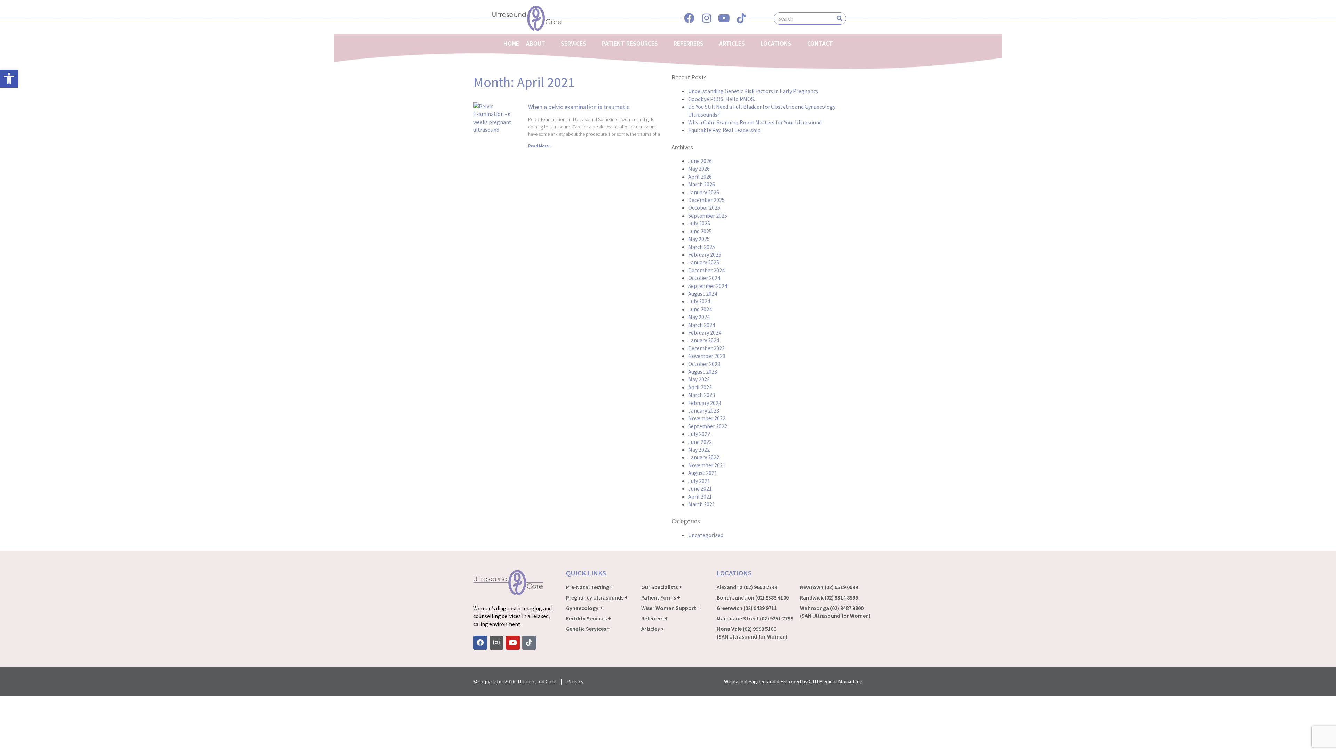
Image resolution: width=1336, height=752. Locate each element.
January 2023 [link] (703, 410)
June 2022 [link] (700, 441)
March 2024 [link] (701, 324)
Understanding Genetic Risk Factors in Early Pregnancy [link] (753, 90)
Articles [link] (732, 43)
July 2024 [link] (699, 301)
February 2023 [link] (704, 402)
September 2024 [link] (707, 285)
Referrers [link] (688, 43)
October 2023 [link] (704, 363)
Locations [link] (776, 43)
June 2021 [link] (700, 488)
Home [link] (511, 43)
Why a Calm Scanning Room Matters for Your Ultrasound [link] (755, 122)
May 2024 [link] (699, 316)
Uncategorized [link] (705, 535)
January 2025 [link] (703, 262)
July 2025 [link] (699, 223)
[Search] (839, 18)
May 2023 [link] (699, 379)
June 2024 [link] (700, 309)
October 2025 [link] (704, 207)
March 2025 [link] (701, 246)
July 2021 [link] (699, 480)
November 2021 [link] (706, 465)
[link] (9, 79)
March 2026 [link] (701, 184)
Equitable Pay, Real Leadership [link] (724, 129)
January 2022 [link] (703, 457)
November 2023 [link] (706, 355)
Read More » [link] (539, 145)
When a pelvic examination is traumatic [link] (578, 107)
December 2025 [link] (706, 199)
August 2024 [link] (702, 293)
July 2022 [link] (699, 433)
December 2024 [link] (706, 270)
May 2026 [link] (699, 168)
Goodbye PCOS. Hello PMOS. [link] (721, 98)
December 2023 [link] (706, 348)
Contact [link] (820, 43)
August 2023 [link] (702, 371)
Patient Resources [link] (630, 43)
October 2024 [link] (704, 277)
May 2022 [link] (699, 449)
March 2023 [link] (701, 394)
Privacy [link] (574, 681)
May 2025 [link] (699, 238)
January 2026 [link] (703, 192)
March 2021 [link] (701, 504)
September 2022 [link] (707, 426)
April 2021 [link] (700, 496)
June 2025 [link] (700, 231)
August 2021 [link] (702, 472)
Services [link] (573, 43)
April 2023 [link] (700, 387)
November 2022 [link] (706, 418)
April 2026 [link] (700, 176)
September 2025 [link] (707, 215)
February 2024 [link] (704, 332)
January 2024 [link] (703, 340)
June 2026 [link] (700, 160)
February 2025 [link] (704, 254)
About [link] (535, 43)
